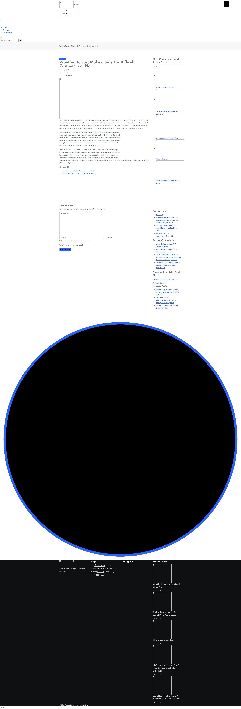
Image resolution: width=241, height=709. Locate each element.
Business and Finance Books (165, 217)
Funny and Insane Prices (164, 225)
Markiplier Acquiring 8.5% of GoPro (167, 290)
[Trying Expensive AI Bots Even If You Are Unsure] (162, 601)
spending (106, 574)
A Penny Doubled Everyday (169, 254)
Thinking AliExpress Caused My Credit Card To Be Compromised (168, 265)
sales (107, 572)
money (101, 571)
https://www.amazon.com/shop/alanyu (165, 279)
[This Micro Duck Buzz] (162, 629)
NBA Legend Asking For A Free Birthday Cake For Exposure (166, 668)
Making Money (160, 233)
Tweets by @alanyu (159, 283)
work (113, 574)
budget (92, 566)
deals (107, 566)
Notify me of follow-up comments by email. (75, 241)
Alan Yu (76, 4)
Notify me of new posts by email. (72, 245)
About (65, 11)
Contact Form (67, 16)
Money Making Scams (163, 236)
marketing (94, 572)
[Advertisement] (147, 4)
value (110, 574)
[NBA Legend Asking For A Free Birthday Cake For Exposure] (162, 654)
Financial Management (163, 223)
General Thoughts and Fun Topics (166, 228)
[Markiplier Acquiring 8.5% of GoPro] (162, 573)
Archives (66, 13)
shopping (100, 574)
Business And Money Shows (165, 220)
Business (159, 215)
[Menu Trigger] (226, 4)
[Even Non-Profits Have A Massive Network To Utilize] (162, 685)
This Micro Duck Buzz (163, 297)
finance (112, 566)
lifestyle (106, 568)
